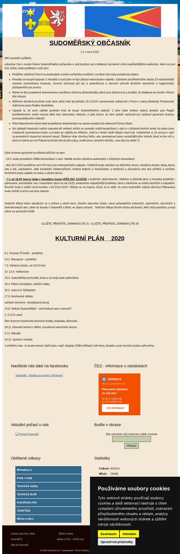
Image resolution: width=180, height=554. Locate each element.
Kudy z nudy (24, 478)
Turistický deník (27, 494)
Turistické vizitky (27, 486)
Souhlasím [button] (109, 534)
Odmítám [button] (129, 534)
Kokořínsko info (27, 502)
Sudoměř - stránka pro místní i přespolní (39, 375)
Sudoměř (20, 11)
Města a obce (25, 518)
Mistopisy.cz (24, 469)
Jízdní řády (24, 510)
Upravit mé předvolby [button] (117, 542)
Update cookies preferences (90, 2)
